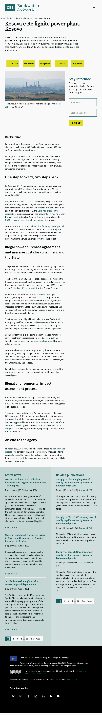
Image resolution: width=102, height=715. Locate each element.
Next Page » (36, 639)
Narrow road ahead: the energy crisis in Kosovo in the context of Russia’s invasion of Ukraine (25, 538)
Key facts (61, 64)
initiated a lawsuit (13, 425)
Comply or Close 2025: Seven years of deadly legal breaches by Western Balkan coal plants (76, 520)
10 (78, 601)
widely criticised (46, 341)
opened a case (43, 294)
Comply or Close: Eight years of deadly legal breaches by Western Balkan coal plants (74, 482)
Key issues (77, 64)
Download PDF (85, 490)
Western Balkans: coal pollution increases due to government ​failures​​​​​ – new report (25, 482)
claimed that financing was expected (47, 226)
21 (27, 639)
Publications (29, 64)
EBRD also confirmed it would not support (24, 220)
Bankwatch (23, 7)
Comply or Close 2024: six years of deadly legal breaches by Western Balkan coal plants (74, 555)
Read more (10, 527)
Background (45, 64)
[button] (95, 7)
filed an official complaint (25, 288)
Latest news (13, 64)
